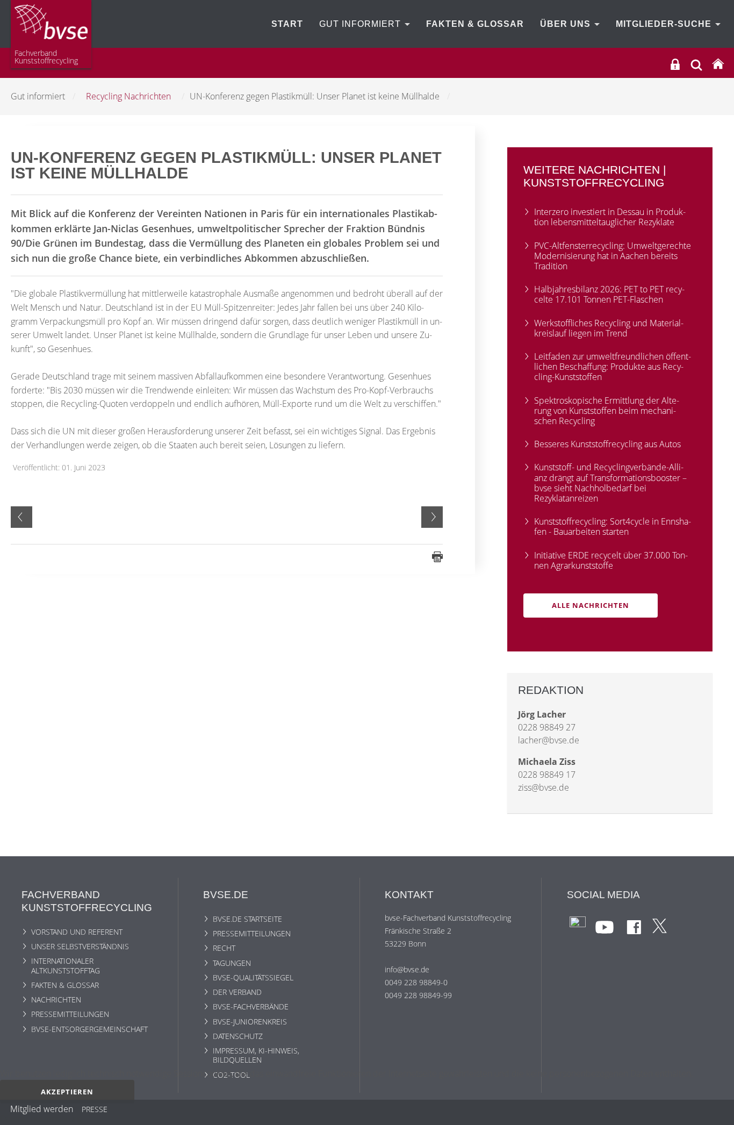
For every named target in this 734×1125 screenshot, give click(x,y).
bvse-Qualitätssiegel (253, 977)
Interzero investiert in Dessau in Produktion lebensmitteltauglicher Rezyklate (610, 217)
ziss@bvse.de (543, 787)
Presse (94, 1111)
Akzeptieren (67, 1092)
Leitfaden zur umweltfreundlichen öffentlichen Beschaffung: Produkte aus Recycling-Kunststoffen (612, 366)
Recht (224, 948)
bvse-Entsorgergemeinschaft (89, 1029)
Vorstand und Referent (77, 932)
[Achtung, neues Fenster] (578, 924)
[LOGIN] (675, 64)
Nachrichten (56, 999)
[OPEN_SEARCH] (696, 63)
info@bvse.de (407, 969)
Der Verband (237, 992)
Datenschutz (238, 1036)
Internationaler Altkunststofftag (65, 965)
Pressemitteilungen (70, 1014)
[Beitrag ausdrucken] (437, 556)
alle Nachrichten (590, 605)
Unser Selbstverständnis (80, 946)
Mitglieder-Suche (665, 23)
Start (287, 23)
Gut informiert (361, 23)
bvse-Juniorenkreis (250, 1021)
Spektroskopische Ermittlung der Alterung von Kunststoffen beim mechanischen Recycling (606, 411)
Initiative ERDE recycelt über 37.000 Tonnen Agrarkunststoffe (611, 560)
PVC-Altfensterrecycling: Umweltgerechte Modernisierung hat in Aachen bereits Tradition (612, 256)
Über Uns (566, 23)
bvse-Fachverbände (251, 1006)
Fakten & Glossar (475, 23)
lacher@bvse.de (548, 740)
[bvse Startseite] (718, 64)
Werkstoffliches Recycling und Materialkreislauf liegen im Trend (608, 328)
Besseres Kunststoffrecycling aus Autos (607, 444)
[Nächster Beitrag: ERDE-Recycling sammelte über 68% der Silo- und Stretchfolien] (432, 517)
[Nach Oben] (718, 1112)
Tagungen (232, 963)
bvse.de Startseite (247, 919)
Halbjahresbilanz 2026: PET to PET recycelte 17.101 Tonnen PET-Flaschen (609, 294)
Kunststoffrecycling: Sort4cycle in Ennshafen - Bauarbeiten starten (612, 526)
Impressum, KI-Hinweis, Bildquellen (256, 1055)
